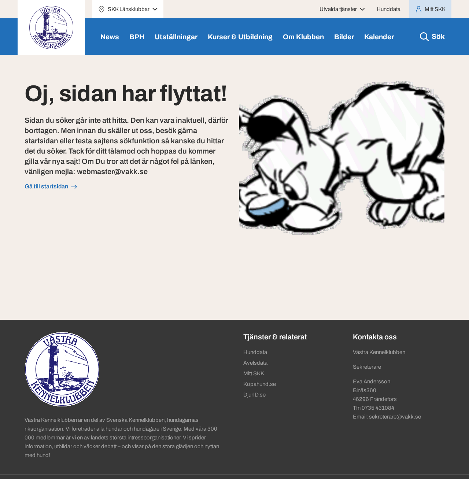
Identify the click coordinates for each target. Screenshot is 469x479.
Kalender (379, 37)
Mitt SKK (253, 373)
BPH (136, 37)
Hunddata (388, 9)
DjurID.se (254, 395)
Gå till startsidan (46, 186)
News (109, 37)
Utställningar (176, 37)
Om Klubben (303, 37)
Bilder (344, 37)
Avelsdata (255, 363)
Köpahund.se (259, 384)
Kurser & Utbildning (240, 37)
